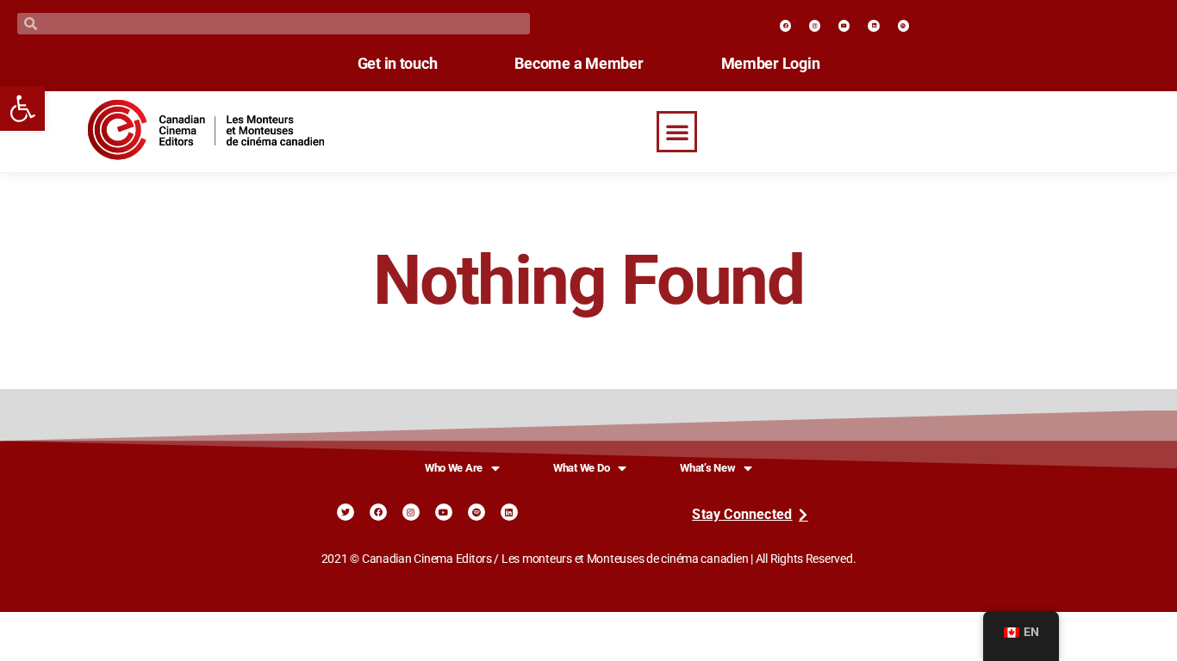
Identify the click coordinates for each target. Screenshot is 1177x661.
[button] (677, 131)
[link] (22, 108)
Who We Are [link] (454, 467)
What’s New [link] (707, 467)
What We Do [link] (581, 467)
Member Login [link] (770, 63)
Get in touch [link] (398, 63)
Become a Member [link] (578, 63)
